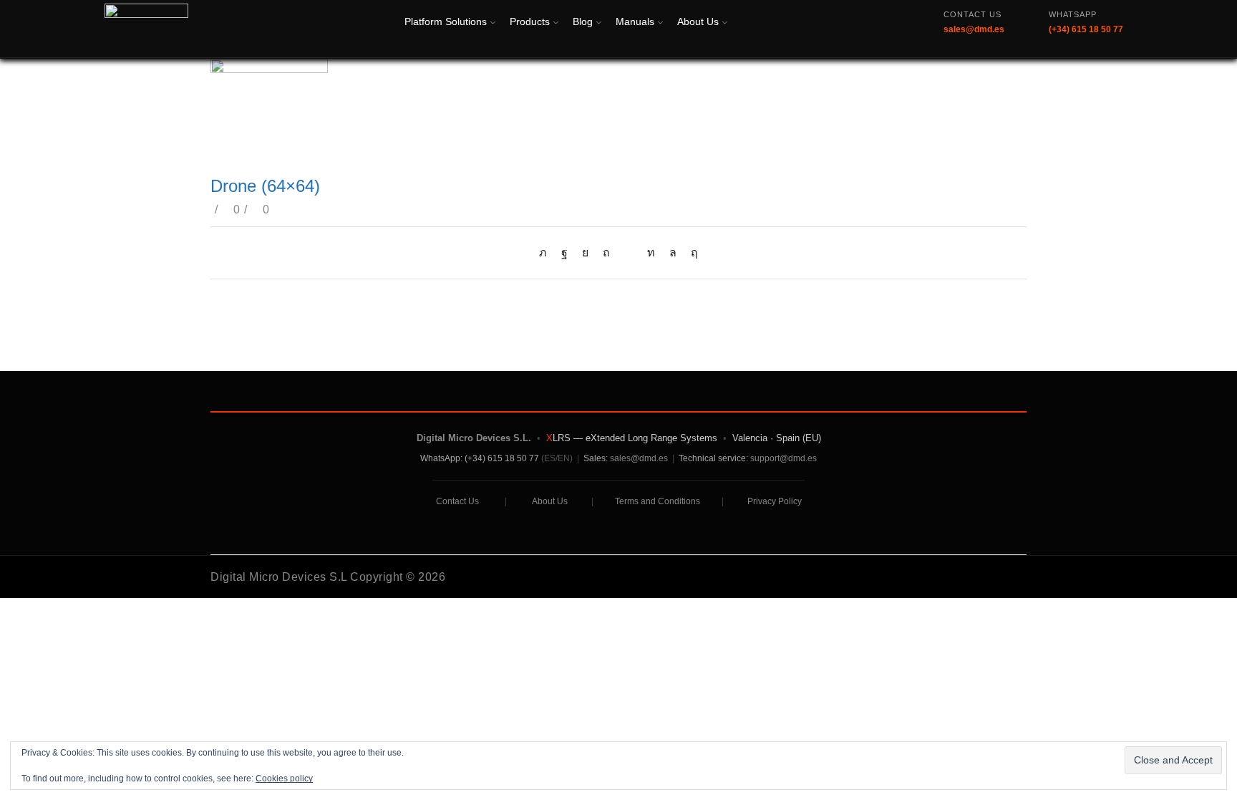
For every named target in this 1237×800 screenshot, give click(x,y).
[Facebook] (564, 252)
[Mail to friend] (628, 252)
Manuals (635, 21)
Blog (583, 21)
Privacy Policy (774, 501)
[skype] (691, 252)
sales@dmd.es (639, 458)
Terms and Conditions (657, 501)
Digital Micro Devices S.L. (474, 438)
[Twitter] (546, 252)
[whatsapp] (673, 252)
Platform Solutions (445, 21)
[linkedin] (651, 252)
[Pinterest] (606, 252)
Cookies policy (284, 779)
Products (530, 21)
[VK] (585, 252)
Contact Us (457, 501)
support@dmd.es (783, 458)
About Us (698, 21)
